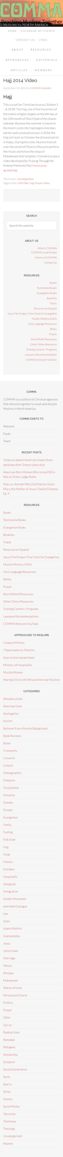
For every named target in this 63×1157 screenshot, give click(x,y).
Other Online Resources (43, 344)
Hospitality (10, 876)
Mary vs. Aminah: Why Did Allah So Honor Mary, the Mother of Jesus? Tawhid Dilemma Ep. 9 (30, 488)
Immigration (10, 891)
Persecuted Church (15, 995)
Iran (5, 913)
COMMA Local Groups (44, 252)
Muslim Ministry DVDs (44, 318)
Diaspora (9, 780)
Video (46, 182)
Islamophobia (11, 936)
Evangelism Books (47, 292)
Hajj (32, 182)
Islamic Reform (12, 928)
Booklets (52, 298)
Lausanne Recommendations (41, 354)
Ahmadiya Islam (12, 698)
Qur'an (7, 1025)
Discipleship (11, 787)
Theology (9, 1128)
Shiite (6, 1091)
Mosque (8, 973)
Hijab (6, 854)
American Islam (12, 706)
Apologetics (11, 713)
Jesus (6, 943)
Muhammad (10, 980)
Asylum (7, 721)
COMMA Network (31, 13)
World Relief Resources (44, 339)
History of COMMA (46, 257)
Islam (6, 921)
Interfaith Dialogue (15, 906)
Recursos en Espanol (45, 308)
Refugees (9, 1047)
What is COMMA (47, 248)
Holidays (9, 869)
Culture (8, 765)
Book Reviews (12, 736)
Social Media (11, 1106)
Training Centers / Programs (41, 349)
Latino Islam (10, 950)
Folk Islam (9, 839)
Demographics (12, 773)
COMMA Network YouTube (41, 359)
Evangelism (10, 817)
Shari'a (7, 1084)
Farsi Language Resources (42, 323)
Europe (7, 810)
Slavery (8, 1099)
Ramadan (9, 1039)
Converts (9, 758)
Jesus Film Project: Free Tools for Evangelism (32, 313)
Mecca (7, 965)
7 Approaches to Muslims (19, 650)
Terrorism (9, 1114)
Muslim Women (13, 672)
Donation (9, 795)
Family (7, 824)
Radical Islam (11, 1032)
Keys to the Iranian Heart (19, 657)
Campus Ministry (14, 642)
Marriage (9, 958)
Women (8, 1143)
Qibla (6, 1017)
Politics (8, 1002)
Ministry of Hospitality (17, 665)
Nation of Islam (12, 987)
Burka (6, 743)
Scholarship (10, 1054)
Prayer (38, 182)
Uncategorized (25, 178)
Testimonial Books (47, 287)
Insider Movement (14, 899)
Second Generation (15, 1069)
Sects (6, 1076)
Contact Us (50, 262)
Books (53, 282)
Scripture (9, 1062)
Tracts (53, 303)
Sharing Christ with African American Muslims (31, 679)
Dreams (8, 802)
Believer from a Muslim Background (25, 728)
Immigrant (9, 884)
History (8, 862)
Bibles (53, 328)
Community (10, 750)
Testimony (9, 1121)
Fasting (8, 832)
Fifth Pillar (23, 182)
